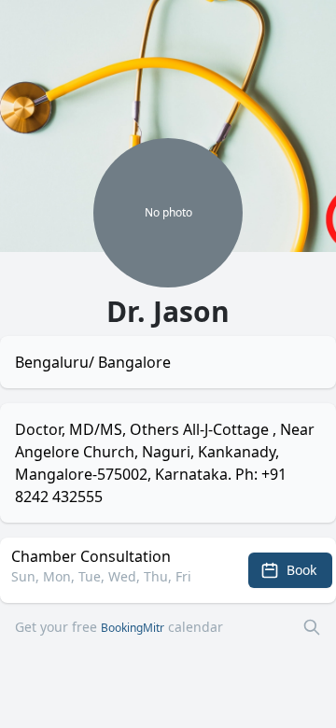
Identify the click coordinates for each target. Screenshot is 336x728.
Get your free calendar (119, 627)
